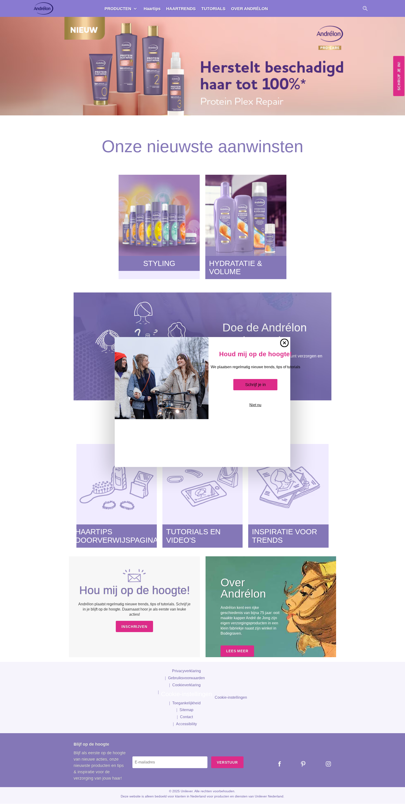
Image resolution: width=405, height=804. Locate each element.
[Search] (365, 8)
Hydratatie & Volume (235, 267)
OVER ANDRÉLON (249, 8)
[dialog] (202, 402)
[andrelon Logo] (44, 8)
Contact (186, 717)
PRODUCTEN (118, 8)
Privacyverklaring (186, 671)
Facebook (276, 763)
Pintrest (300, 764)
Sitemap (186, 710)
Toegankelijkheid (186, 703)
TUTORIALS (213, 8)
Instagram (324, 763)
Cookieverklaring (186, 685)
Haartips (152, 8)
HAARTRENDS (181, 8)
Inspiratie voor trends (284, 536)
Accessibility (186, 724)
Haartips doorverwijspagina (116, 536)
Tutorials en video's (193, 536)
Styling (159, 263)
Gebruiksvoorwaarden (186, 678)
